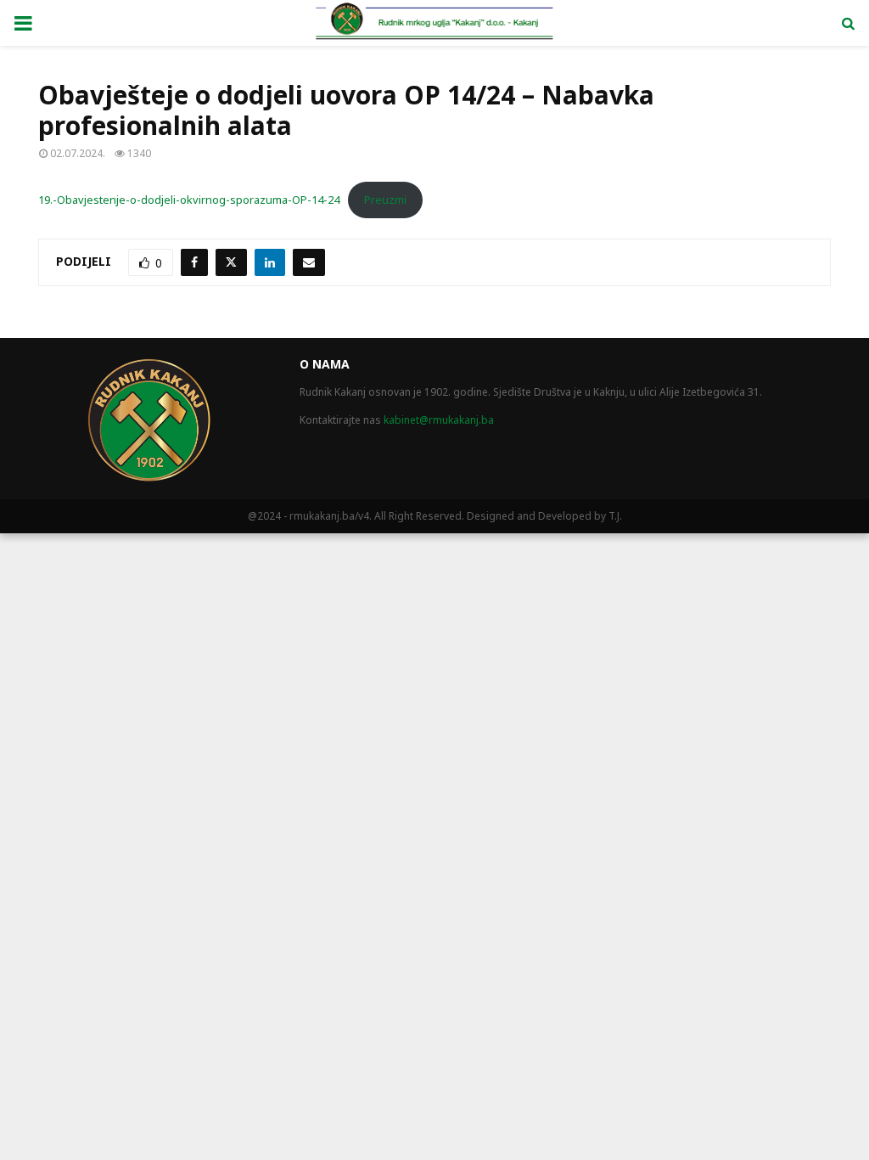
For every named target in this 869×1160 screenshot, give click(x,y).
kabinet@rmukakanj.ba (439, 420)
